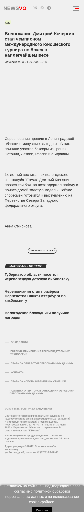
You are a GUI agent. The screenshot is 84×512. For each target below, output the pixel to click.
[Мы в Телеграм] (49, 8)
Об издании (19, 342)
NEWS (14, 7)
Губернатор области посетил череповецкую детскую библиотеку (37, 276)
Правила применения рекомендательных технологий (40, 353)
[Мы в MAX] (42, 8)
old (7, 22)
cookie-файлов (41, 502)
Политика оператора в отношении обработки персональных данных (42, 392)
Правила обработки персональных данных (42, 363)
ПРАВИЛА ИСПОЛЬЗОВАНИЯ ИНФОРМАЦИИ (38, 381)
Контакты (17, 372)
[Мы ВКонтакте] (35, 8)
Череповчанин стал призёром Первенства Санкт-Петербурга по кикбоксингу (35, 295)
